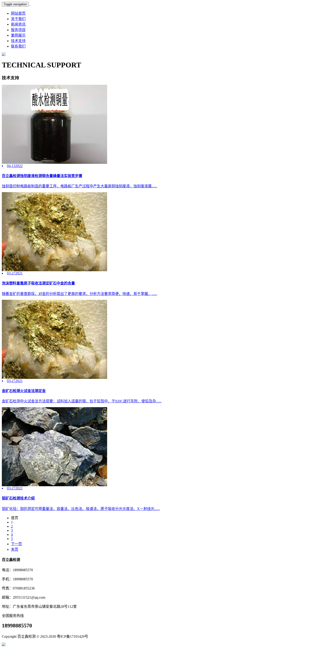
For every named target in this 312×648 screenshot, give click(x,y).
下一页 (16, 544)
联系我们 (18, 46)
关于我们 (18, 19)
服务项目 (18, 30)
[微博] (3, 645)
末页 (14, 549)
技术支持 (18, 41)
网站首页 (18, 13)
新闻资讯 (18, 24)
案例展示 (18, 35)
